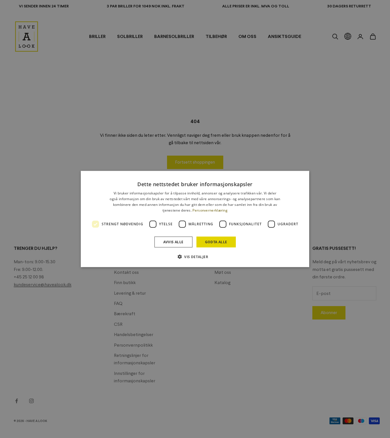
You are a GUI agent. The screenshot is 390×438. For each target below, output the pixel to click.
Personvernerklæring (210, 210)
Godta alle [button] (216, 241)
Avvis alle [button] (173, 241)
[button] (195, 256)
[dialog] (195, 219)
